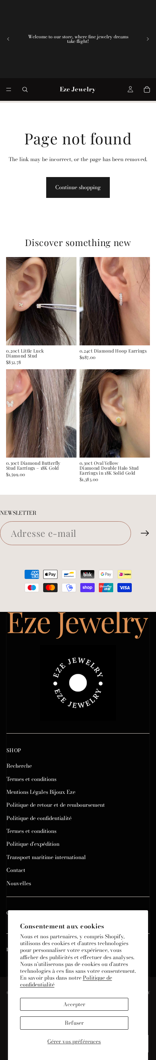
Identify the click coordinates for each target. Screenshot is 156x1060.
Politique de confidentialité (39, 818)
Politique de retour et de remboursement (55, 805)
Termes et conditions (31, 779)
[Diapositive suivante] (147, 39)
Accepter (74, 1004)
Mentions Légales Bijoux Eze (40, 792)
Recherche (19, 766)
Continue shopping (78, 187)
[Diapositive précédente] (8, 39)
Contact (15, 870)
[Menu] (8, 89)
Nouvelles (18, 883)
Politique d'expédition (32, 844)
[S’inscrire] (145, 533)
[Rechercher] (25, 89)
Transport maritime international (46, 857)
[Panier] (147, 89)
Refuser (74, 1023)
